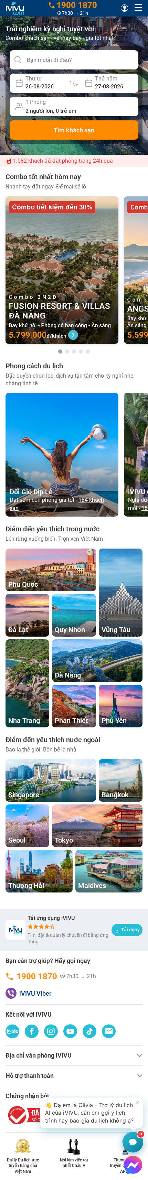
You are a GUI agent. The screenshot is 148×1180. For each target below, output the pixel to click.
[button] (91, 1112)
